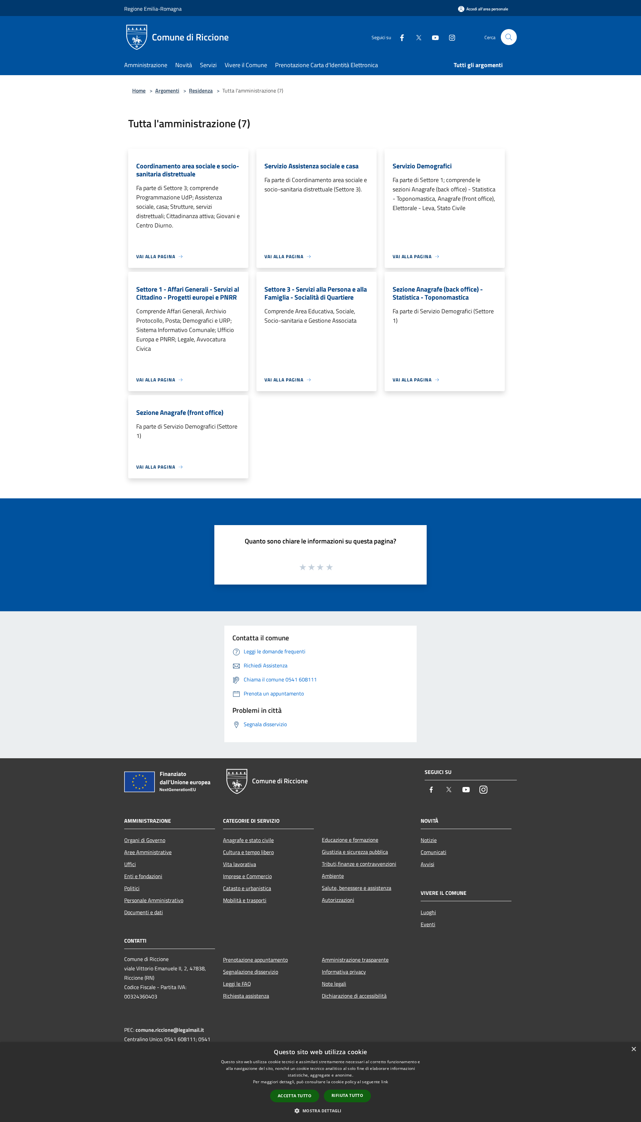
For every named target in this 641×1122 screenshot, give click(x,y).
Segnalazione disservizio (250, 972)
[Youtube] (432, 36)
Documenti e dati (143, 912)
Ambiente (333, 876)
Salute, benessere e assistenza (356, 888)
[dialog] (320, 1082)
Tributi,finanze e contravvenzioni (359, 864)
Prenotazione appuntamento (255, 960)
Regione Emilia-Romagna (153, 9)
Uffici (130, 864)
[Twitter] (416, 36)
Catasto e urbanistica (247, 888)
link (384, 1082)
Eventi (428, 924)
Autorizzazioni (338, 900)
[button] (320, 1110)
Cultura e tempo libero (248, 852)
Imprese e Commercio (247, 876)
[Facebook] (399, 36)
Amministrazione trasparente (355, 960)
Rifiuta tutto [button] (347, 1095)
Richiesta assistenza (246, 996)
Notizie (429, 840)
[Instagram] (449, 36)
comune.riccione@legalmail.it (170, 1030)
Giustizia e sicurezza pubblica (355, 852)
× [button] (633, 1049)
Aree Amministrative (148, 852)
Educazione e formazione (350, 840)
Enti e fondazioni (143, 876)
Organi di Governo (144, 840)
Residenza (201, 91)
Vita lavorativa (239, 864)
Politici (132, 888)
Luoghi (428, 912)
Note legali (334, 984)
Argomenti (167, 91)
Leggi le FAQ (237, 984)
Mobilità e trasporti (244, 900)
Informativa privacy (344, 972)
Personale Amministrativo (153, 900)
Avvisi (427, 864)
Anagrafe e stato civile (248, 840)
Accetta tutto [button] (294, 1096)
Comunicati (433, 852)
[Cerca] (509, 37)
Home (139, 91)
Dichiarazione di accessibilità (354, 996)
